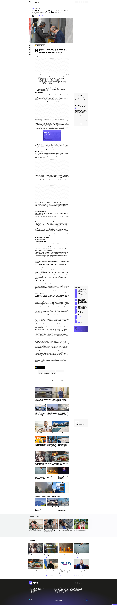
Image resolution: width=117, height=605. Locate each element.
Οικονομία (33, 8)
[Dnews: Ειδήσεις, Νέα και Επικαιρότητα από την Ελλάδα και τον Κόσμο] (35, 2)
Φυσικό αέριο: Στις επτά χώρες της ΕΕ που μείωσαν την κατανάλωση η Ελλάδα (51, 508)
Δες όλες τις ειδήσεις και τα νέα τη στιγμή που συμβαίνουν (52, 380)
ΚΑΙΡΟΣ (77, 422)
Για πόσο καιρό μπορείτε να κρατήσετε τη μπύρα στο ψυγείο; (52, 476)
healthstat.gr (30, 557)
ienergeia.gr (45, 557)
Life (75, 113)
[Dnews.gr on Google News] (83, 2)
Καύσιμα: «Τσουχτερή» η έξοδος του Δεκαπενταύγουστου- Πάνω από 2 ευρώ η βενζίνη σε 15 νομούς (60, 495)
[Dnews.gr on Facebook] (76, 2)
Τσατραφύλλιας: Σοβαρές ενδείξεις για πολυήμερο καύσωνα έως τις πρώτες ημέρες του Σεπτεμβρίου (81, 98)
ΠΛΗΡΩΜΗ (40, 373)
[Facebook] (30, 45)
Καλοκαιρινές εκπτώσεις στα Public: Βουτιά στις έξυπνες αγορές (40, 445)
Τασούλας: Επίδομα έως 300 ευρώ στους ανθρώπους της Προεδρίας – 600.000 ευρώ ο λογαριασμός (60, 400)
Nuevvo (60, 600)
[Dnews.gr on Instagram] (79, 2)
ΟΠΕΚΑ (62, 49)
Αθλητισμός (77, 108)
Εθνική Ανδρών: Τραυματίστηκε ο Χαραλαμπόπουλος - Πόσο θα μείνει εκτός (81, 106)
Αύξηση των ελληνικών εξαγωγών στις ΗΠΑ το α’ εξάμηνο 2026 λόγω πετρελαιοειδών (50, 554)
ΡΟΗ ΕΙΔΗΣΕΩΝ (78, 95)
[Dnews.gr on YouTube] (85, 2)
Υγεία (79, 297)
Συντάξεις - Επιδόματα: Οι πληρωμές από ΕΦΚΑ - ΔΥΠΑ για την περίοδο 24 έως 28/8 (66, 530)
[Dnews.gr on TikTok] (81, 2)
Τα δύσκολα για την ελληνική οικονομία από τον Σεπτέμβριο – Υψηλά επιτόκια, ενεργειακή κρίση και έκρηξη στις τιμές (63, 414)
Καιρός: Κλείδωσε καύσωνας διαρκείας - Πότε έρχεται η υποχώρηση (52, 413)
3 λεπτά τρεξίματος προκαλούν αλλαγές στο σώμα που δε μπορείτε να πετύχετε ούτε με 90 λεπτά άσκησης (40, 477)
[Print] (30, 54)
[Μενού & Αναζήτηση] (29, 2)
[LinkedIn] (30, 50)
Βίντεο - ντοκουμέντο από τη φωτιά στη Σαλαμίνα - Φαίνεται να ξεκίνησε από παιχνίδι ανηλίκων (81, 116)
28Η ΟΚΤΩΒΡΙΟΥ (46, 373)
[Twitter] (30, 48)
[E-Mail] (30, 52)
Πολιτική (79, 316)
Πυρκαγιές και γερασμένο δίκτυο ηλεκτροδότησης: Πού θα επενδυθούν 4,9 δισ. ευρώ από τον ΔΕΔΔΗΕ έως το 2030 (42, 495)
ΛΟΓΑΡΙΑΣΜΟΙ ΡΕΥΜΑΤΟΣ (80, 424)
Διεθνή (76, 103)
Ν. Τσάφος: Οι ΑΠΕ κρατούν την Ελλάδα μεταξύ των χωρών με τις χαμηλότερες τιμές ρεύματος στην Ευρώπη (81, 570)
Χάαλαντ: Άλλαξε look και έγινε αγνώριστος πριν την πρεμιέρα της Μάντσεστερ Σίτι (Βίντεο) (81, 111)
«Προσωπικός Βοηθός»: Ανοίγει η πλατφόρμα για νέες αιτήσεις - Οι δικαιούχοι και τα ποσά (49, 530)
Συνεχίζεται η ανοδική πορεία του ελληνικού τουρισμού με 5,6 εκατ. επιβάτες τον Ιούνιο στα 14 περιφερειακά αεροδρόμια (63, 447)
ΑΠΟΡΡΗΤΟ (114, 604)
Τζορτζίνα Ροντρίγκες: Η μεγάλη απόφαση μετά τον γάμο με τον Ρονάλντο (82, 307)
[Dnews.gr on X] (77, 2)
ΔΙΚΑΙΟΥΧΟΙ (53, 373)
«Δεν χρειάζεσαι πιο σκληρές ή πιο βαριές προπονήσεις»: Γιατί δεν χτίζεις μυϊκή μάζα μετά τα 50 (82, 301)
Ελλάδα (76, 100)
